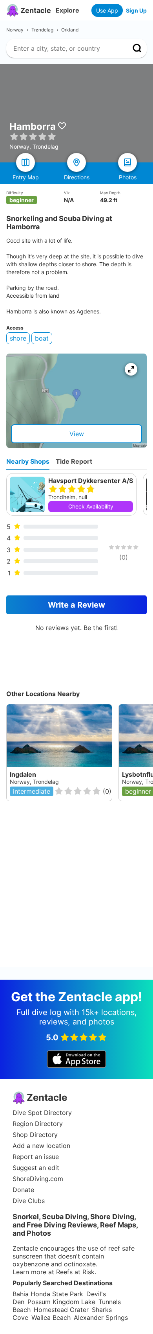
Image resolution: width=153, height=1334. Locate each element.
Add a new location (41, 1146)
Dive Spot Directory (42, 1113)
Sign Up (136, 10)
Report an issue (36, 1157)
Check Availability (90, 506)
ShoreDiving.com (38, 1179)
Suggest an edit (36, 1168)
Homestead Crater (61, 1310)
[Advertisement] (76, 890)
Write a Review (76, 605)
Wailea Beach (51, 1317)
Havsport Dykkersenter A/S (90, 481)
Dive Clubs (29, 1201)
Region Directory (38, 1124)
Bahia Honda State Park (48, 1294)
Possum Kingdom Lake (61, 1302)
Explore (67, 10)
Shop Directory (35, 1135)
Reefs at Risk (75, 1272)
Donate (23, 1190)
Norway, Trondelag (34, 781)
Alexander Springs (101, 1317)
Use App (107, 10)
